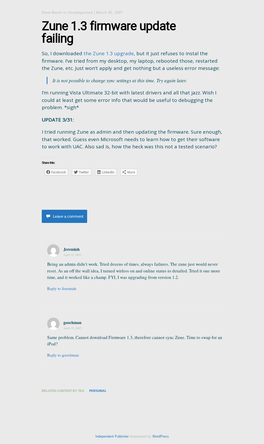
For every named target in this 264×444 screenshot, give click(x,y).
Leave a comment (68, 216)
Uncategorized (80, 12)
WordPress (160, 436)
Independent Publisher (112, 436)
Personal (97, 391)
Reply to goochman (63, 355)
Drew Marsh (52, 12)
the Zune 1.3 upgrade (109, 53)
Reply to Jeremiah (61, 288)
